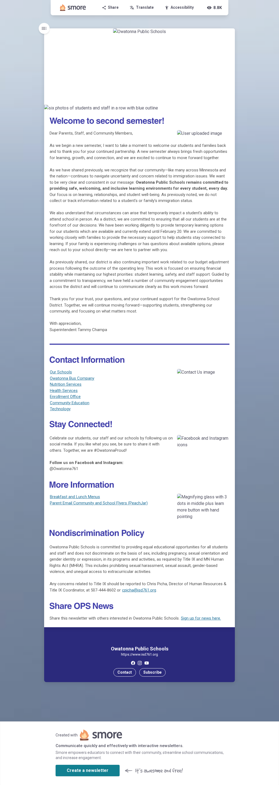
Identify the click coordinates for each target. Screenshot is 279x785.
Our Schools (61, 372)
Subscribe (152, 672)
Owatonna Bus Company (72, 378)
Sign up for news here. (201, 618)
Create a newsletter (87, 770)
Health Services (64, 390)
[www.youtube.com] (146, 663)
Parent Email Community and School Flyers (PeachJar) (99, 503)
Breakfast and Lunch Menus (75, 496)
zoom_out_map (230, 110)
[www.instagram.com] (139, 663)
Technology (60, 408)
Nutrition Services (65, 384)
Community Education (69, 402)
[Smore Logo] (73, 7)
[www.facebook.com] (133, 663)
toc (44, 28)
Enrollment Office (65, 396)
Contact (124, 672)
